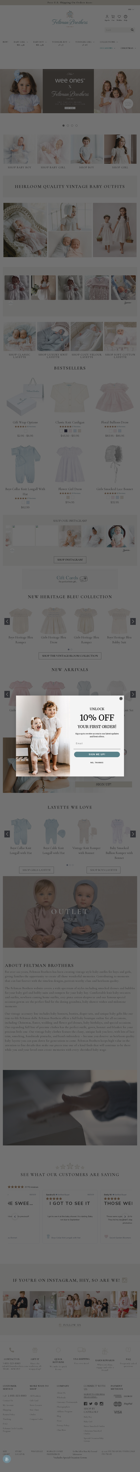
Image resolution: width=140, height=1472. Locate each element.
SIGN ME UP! (97, 754)
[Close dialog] (121, 698)
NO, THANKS (97, 763)
